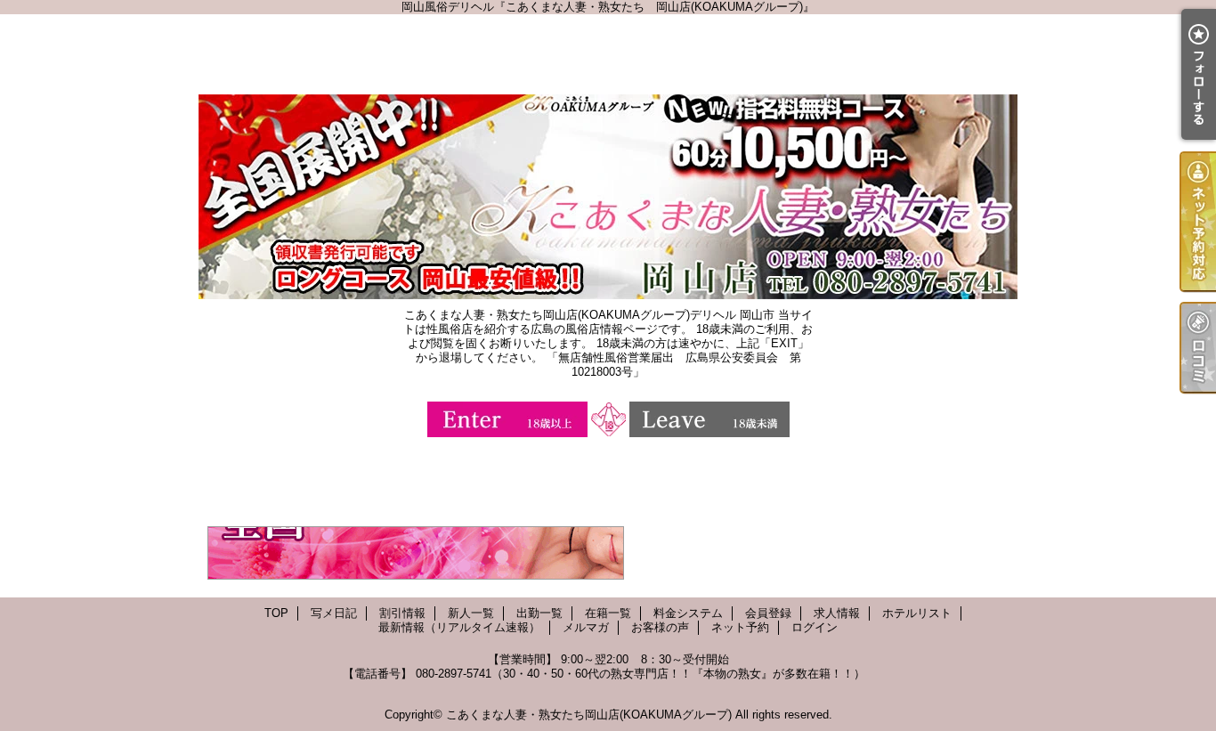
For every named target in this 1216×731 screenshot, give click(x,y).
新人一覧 (471, 613)
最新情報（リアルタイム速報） (459, 627)
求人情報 (837, 613)
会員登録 (768, 613)
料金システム (688, 613)
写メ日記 (334, 613)
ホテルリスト (917, 613)
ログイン (814, 627)
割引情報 (402, 613)
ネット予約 (740, 627)
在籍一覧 (608, 613)
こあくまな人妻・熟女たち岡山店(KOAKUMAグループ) (589, 714)
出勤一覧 (539, 613)
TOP (276, 613)
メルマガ (586, 627)
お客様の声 (660, 627)
